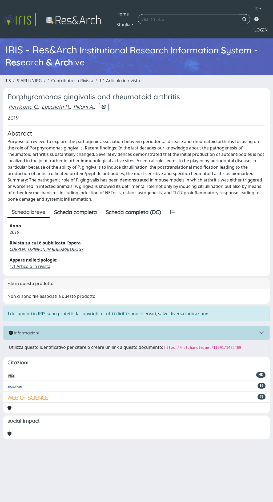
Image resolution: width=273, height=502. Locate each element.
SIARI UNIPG (29, 81)
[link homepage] (19, 19)
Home (123, 14)
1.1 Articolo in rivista (119, 81)
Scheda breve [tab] (28, 211)
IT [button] (256, 8)
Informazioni (26, 332)
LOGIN (261, 30)
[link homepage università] (75, 19)
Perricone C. (23, 106)
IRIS (7, 81)
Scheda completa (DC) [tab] (133, 212)
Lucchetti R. (56, 106)
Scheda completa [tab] (75, 212)
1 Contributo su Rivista (70, 81)
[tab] (173, 212)
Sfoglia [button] (123, 24)
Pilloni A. (83, 106)
